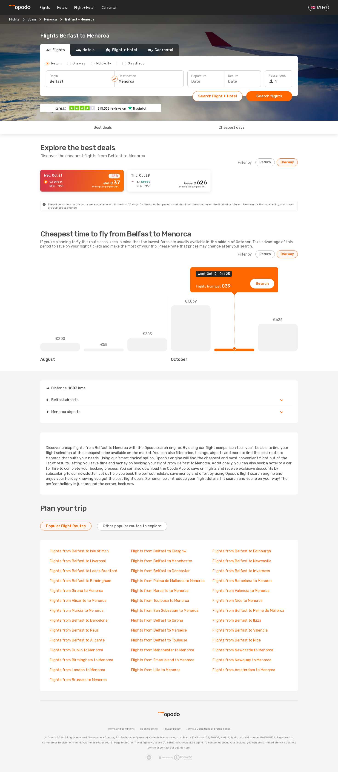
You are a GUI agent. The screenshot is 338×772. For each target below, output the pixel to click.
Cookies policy (149, 728)
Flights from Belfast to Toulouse (159, 640)
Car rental (109, 8)
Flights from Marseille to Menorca (160, 590)
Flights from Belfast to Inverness (241, 571)
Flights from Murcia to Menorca (76, 610)
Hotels (62, 8)
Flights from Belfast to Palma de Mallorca (248, 610)
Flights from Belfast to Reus (74, 630)
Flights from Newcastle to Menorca (242, 650)
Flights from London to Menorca (77, 670)
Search (262, 283)
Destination (127, 76)
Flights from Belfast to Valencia (240, 630)
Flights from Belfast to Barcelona (78, 620)
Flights (45, 8)
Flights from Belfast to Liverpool (77, 561)
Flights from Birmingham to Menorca (81, 660)
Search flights (269, 96)
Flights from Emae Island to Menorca (162, 660)
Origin (54, 76)
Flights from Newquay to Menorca (241, 660)
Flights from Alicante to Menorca (77, 600)
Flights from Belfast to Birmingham (80, 581)
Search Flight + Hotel (217, 96)
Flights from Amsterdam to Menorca (243, 670)
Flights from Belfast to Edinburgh (241, 551)
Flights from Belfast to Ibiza (236, 620)
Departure (198, 76)
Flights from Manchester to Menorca (162, 650)
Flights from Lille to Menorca (155, 670)
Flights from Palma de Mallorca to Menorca (168, 581)
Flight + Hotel (84, 8)
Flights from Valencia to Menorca (240, 590)
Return (233, 76)
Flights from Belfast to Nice (236, 640)
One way (287, 162)
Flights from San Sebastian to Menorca (164, 610)
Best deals (103, 127)
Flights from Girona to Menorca (76, 590)
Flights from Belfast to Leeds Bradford (83, 571)
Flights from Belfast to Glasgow (158, 551)
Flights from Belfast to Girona (157, 620)
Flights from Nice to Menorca (237, 600)
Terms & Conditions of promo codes (208, 728)
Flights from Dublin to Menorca (76, 650)
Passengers (277, 76)
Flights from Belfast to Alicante (77, 640)
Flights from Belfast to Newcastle (241, 561)
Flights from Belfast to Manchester (161, 561)
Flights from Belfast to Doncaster (160, 571)
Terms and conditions (121, 728)
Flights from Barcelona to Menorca (242, 581)
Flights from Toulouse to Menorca (160, 600)
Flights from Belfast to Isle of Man (79, 551)
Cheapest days (231, 127)
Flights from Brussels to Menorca (78, 680)
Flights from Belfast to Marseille (159, 630)
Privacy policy (171, 728)
